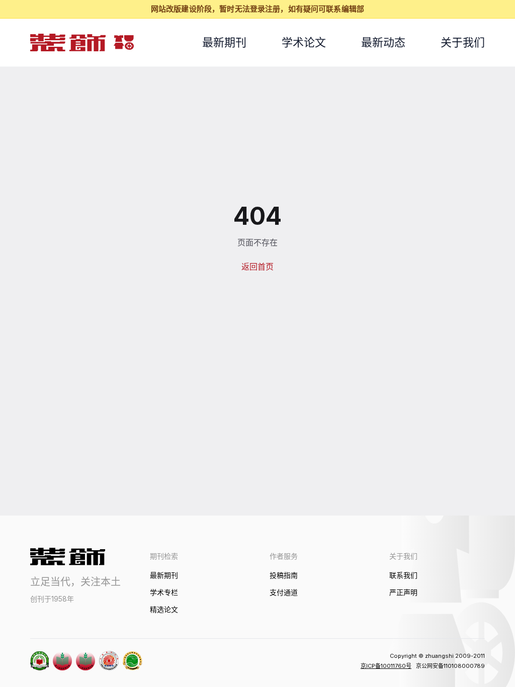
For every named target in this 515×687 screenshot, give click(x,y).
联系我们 (403, 575)
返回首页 (257, 267)
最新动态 (383, 42)
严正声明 (403, 592)
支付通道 (284, 592)
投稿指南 (284, 575)
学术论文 (304, 42)
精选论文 (164, 609)
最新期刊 (224, 42)
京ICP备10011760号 (386, 665)
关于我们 (463, 42)
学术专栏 (164, 592)
